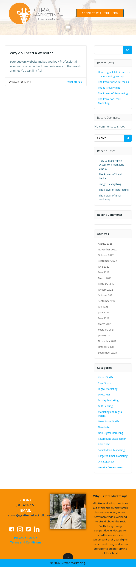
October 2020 (106, 347)
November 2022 (107, 249)
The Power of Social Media (113, 81)
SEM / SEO (104, 444)
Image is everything (109, 87)
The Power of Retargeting (113, 93)
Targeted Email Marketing (113, 456)
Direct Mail (104, 394)
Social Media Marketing (111, 450)
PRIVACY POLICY (25, 538)
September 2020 (107, 352)
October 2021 (106, 295)
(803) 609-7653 (25, 505)
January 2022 (105, 289)
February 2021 (106, 329)
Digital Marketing (107, 388)
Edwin (15, 81)
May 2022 (103, 272)
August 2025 (105, 243)
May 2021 (103, 318)
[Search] (127, 50)
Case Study (104, 383)
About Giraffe (105, 377)
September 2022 (107, 260)
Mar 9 (27, 81)
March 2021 (105, 324)
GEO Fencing (105, 406)
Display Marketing (108, 400)
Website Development (110, 467)
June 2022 (103, 266)
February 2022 (106, 283)
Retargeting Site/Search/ (112, 438)
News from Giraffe (108, 421)
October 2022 (106, 255)
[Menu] (68, 28)
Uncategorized (106, 461)
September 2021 (107, 301)
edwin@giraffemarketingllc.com (30, 515)
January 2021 (105, 335)
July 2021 (103, 306)
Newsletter (104, 427)
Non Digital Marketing (110, 433)
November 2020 (107, 341)
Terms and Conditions (25, 542)
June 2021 (103, 312)
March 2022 (105, 278)
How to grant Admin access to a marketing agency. (111, 164)
